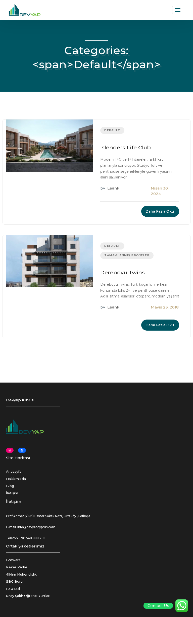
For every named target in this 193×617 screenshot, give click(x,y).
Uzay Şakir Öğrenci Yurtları (28, 596)
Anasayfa (13, 471)
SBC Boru (14, 581)
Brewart (13, 560)
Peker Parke (16, 567)
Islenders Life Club (125, 147)
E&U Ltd (13, 589)
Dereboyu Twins (122, 272)
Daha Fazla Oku (160, 211)
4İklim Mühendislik (21, 574)
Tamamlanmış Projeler (127, 255)
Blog (10, 486)
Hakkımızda (16, 479)
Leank (113, 188)
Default (112, 130)
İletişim (12, 493)
